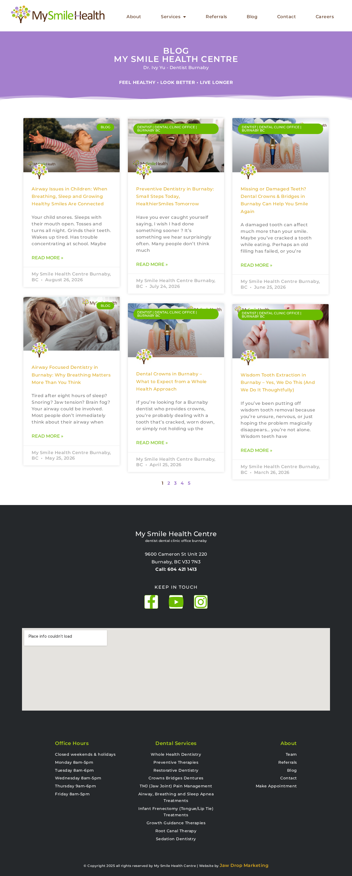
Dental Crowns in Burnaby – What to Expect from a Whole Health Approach (171, 381)
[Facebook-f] (151, 602)
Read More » (47, 257)
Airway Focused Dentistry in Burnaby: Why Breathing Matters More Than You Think (71, 375)
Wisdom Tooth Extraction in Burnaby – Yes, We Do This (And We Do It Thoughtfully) (278, 382)
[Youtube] (176, 602)
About (134, 16)
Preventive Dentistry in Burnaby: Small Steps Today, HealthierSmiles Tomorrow (175, 196)
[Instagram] (201, 602)
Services (170, 16)
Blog (252, 16)
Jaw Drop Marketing (244, 865)
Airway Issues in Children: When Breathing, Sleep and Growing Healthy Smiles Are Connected (70, 196)
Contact (286, 16)
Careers (325, 16)
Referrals (216, 16)
